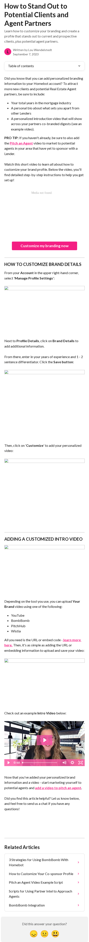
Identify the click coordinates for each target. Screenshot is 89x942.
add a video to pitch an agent (58, 788)
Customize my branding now (44, 246)
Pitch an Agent (21, 143)
